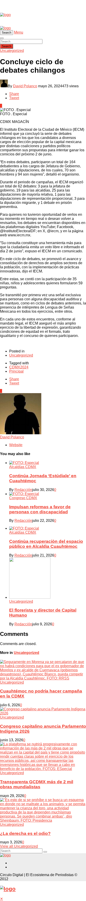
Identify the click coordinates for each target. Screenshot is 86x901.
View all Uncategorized (19, 846)
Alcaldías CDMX (22, 467)
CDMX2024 (18, 367)
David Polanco (25, 86)
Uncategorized (12, 51)
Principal (16, 371)
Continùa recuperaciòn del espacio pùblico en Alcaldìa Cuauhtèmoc (46, 544)
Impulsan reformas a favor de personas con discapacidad (40, 509)
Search (6, 46)
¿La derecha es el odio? (25, 833)
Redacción (23, 490)
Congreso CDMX (23, 498)
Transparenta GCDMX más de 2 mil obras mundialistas (36, 784)
